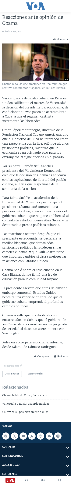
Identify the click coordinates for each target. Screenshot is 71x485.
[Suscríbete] (49, 436)
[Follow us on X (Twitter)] (14, 436)
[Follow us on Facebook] (5, 436)
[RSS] (31, 436)
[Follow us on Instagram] (57, 436)
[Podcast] (40, 436)
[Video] (43, 480)
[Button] (61, 39)
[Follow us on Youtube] (23, 436)
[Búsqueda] (60, 480)
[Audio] (26, 480)
